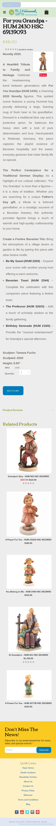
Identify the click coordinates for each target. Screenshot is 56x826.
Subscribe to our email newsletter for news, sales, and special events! (28, 742)
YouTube (22, 812)
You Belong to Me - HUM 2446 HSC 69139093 (28, 591)
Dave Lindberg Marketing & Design (40, 824)
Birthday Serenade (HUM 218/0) (28, 325)
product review (25, 49)
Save (44, 75)
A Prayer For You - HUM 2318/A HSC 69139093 (28, 539)
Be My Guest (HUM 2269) (23, 261)
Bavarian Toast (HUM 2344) (27, 280)
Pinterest (38, 812)
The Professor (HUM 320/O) (25, 306)
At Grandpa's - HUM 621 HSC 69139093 (28, 655)
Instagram (32, 812)
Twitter (27, 812)
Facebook (17, 812)
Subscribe (44, 750)
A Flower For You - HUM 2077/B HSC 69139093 (28, 703)
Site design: (23, 824)
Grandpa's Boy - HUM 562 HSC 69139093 (28, 476)
